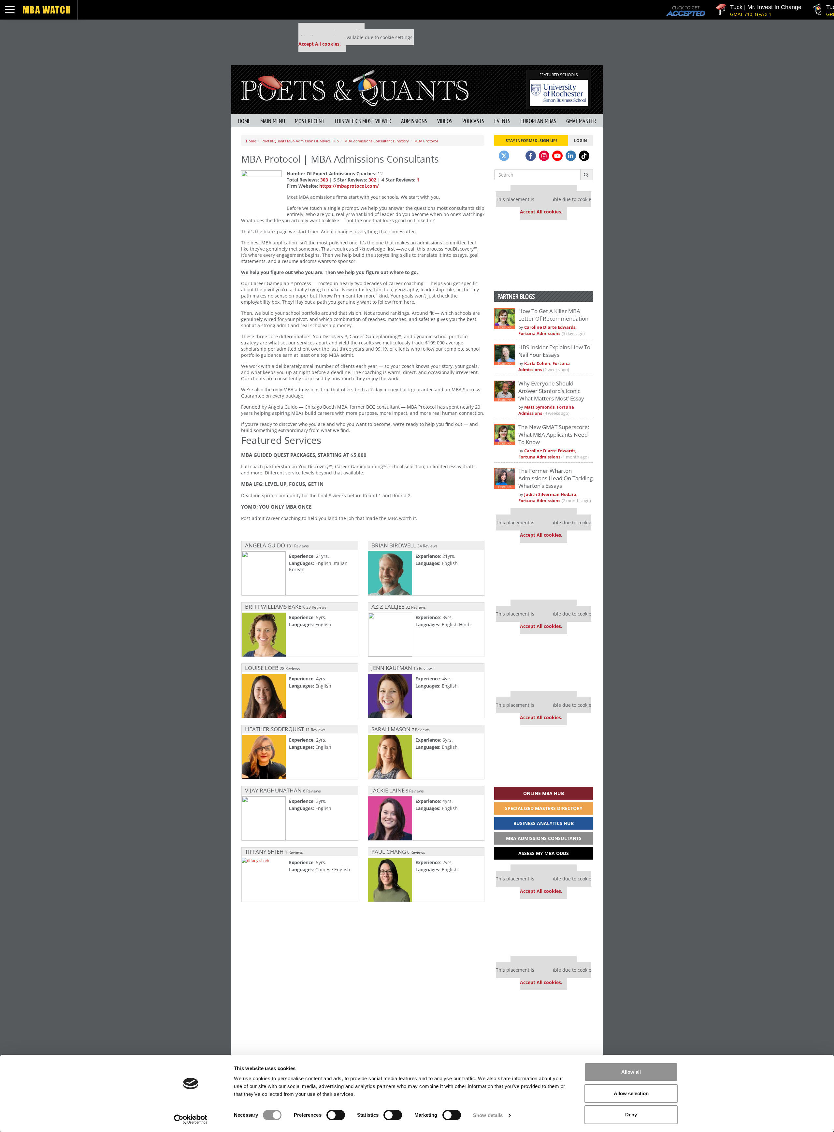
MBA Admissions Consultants (544, 838)
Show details (488, 1115)
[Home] (354, 87)
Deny (631, 1114)
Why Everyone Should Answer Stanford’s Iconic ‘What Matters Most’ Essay (551, 391)
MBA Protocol (426, 140)
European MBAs (538, 121)
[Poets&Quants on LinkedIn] (571, 156)
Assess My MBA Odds (543, 853)
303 (324, 180)
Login (580, 140)
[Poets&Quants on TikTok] (584, 156)
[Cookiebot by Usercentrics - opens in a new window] (190, 1119)
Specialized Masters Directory (543, 808)
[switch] (335, 1115)
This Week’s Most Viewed (362, 121)
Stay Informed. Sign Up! (531, 140)
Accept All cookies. (319, 44)
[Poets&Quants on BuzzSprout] (517, 156)
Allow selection (631, 1093)
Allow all (631, 1072)
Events (502, 121)
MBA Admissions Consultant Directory (376, 140)
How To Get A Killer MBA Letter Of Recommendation (553, 314)
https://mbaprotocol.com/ (349, 186)
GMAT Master (581, 121)
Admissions (414, 121)
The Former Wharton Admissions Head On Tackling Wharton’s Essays (555, 478)
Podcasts (473, 121)
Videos (445, 121)
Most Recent (309, 121)
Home (244, 121)
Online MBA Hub (543, 793)
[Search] (586, 174)
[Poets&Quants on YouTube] (557, 156)
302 (372, 180)
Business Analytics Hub (543, 823)
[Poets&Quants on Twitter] (504, 156)
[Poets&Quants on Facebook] (530, 156)
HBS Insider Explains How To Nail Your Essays (554, 350)
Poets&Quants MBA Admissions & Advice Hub (300, 140)
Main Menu (272, 121)
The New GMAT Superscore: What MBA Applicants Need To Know (553, 434)
